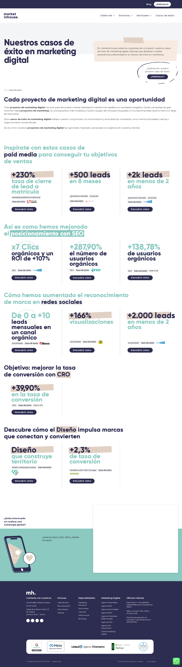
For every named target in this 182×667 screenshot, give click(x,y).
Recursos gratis (63, 606)
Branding (82, 619)
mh (5, 90)
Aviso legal (151, 661)
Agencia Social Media (109, 609)
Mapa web (56, 661)
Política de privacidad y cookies (130, 661)
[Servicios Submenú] (132, 16)
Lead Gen (82, 612)
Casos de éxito (165, 15)
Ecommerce (83, 608)
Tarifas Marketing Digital (108, 632)
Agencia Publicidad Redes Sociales (109, 617)
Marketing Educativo (82, 603)
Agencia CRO (106, 622)
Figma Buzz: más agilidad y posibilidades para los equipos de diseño (140, 604)
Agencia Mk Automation (106, 626)
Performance (83, 615)
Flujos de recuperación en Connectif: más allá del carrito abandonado (139, 619)
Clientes (60, 613)
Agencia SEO (106, 606)
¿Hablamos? (162, 4)
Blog (148, 4)
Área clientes (62, 609)
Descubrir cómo (24, 209)
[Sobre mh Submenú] (114, 16)
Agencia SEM (106, 613)
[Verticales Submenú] (151, 16)
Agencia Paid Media (109, 602)
